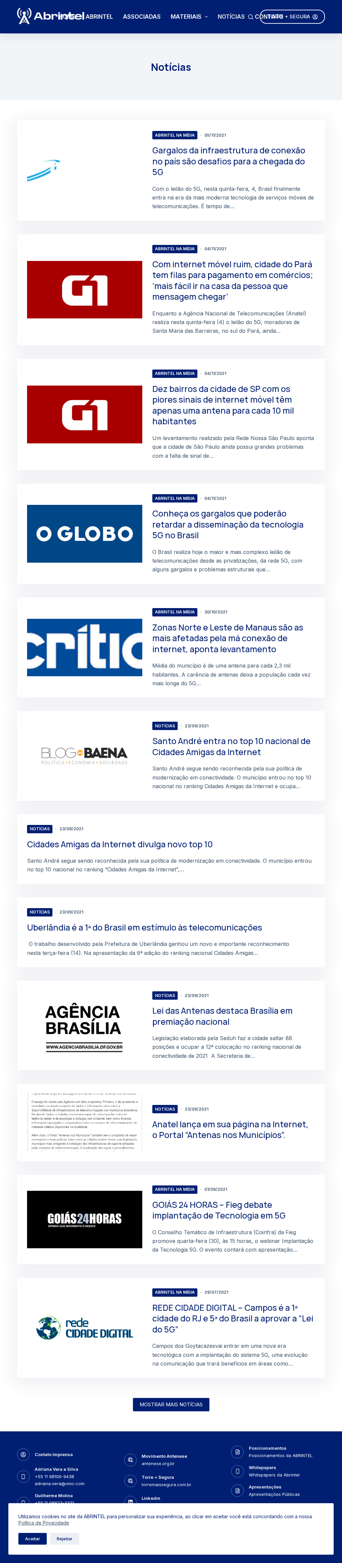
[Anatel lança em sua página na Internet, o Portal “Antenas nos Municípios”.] (84, 1122)
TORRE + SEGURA (288, 16)
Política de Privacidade (43, 1523)
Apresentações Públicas (274, 1494)
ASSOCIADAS (142, 16)
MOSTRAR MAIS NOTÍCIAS (171, 1404)
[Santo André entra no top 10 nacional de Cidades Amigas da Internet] (84, 756)
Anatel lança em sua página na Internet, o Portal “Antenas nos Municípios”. (230, 1129)
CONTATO (269, 16)
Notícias (165, 725)
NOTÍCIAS (231, 16)
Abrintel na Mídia (175, 135)
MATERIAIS (186, 16)
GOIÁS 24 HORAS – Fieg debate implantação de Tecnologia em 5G (219, 1210)
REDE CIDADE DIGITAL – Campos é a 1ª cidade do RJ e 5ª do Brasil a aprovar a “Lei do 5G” (232, 1318)
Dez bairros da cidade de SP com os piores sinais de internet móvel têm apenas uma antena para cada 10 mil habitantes (223, 405)
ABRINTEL (99, 16)
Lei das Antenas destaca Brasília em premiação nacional (222, 1016)
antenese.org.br (158, 1463)
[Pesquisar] (250, 16)
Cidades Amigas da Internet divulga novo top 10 (120, 844)
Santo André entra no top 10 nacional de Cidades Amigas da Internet (231, 746)
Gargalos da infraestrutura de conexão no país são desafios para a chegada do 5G (228, 161)
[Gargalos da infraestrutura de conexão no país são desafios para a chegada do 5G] (84, 170)
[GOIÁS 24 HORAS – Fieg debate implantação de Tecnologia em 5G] (84, 1219)
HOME (67, 16)
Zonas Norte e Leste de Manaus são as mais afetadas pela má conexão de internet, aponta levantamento (227, 638)
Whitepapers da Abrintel (274, 1474)
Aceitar (32, 1538)
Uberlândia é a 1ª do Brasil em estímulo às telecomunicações (144, 927)
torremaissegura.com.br (166, 1484)
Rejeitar (64, 1538)
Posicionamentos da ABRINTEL (281, 1455)
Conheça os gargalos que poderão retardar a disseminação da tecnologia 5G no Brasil (228, 524)
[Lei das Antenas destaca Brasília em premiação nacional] (84, 1025)
